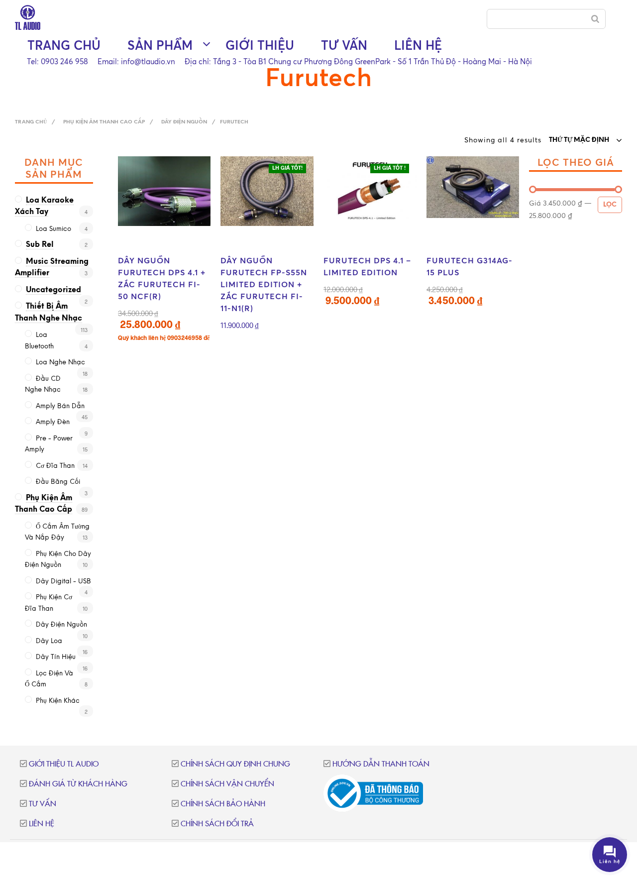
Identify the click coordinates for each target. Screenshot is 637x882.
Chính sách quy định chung (235, 764)
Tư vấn (344, 45)
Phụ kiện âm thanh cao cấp (104, 122)
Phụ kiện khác (58, 701)
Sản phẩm (160, 45)
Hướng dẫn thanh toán (380, 764)
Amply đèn (53, 422)
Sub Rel (40, 245)
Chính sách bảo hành (223, 804)
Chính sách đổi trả (217, 824)
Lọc (610, 205)
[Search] (595, 18)
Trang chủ (64, 45)
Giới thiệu (259, 45)
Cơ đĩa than (55, 466)
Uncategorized (53, 290)
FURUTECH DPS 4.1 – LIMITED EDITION (367, 266)
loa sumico (53, 229)
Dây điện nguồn (184, 122)
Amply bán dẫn (60, 406)
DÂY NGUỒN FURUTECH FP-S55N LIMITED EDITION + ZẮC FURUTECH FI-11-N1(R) (263, 284)
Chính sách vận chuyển (227, 784)
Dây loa (49, 641)
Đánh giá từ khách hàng (78, 784)
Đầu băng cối (58, 482)
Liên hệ (418, 45)
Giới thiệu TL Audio (64, 764)
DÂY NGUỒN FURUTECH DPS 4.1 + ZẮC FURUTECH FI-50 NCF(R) (162, 278)
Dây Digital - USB (63, 581)
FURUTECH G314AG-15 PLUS (469, 266)
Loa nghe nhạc (60, 362)
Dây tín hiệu (56, 657)
